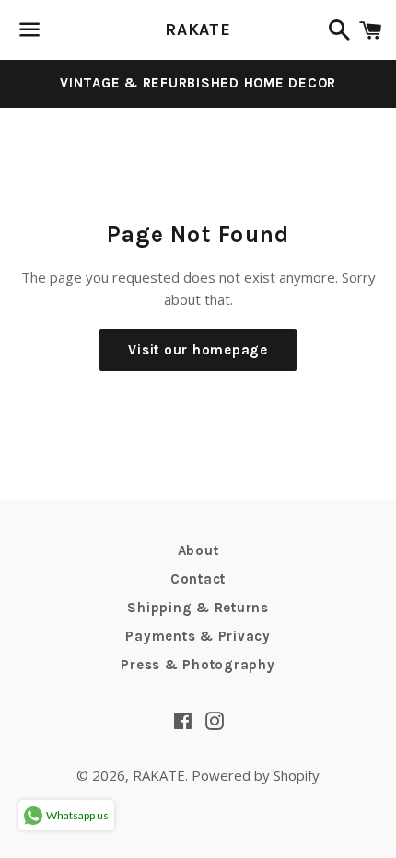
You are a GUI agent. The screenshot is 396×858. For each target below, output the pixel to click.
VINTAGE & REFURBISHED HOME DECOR (198, 83)
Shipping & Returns (198, 607)
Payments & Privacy (198, 636)
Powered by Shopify (256, 775)
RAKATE (198, 29)
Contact (198, 579)
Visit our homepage (198, 350)
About (198, 550)
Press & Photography (197, 664)
